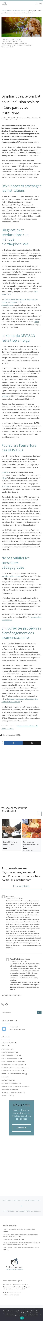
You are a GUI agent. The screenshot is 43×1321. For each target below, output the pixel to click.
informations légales (15, 1293)
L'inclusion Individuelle (10, 1058)
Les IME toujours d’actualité (10, 1240)
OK (22, 1318)
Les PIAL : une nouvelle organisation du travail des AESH (19, 1229)
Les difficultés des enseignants (14, 1068)
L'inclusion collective (19, 11)
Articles (9, 11)
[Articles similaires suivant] (39, 814)
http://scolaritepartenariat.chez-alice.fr (14, 1289)
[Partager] (13, 743)
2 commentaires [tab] (21, 886)
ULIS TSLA (5, 486)
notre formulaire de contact (20, 1285)
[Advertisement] (21, 70)
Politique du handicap (10, 1083)
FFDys (4, 478)
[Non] (41, 1315)
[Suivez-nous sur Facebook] (6, 1004)
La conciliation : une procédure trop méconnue (10, 844)
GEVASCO (5, 396)
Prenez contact (13, 1029)
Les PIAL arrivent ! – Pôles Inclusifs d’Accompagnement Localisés (21, 1247)
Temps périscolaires (9, 1089)
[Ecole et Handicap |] (5, 3)
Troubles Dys (7, 1095)
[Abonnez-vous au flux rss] (3, 1004)
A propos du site (8, 1043)
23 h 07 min (19, 898)
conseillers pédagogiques (11, 576)
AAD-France (6, 472)
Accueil (4, 11)
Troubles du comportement (12, 1092)
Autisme (4, 1046)
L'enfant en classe (8, 1052)
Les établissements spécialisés (13, 1074)
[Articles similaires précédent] (34, 814)
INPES (36, 322)
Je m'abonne (21, 1128)
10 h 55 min (23, 961)
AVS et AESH (6, 1049)
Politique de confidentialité (11, 1295)
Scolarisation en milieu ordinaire (14, 1086)
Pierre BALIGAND (9, 118)
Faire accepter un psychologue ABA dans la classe (31, 844)
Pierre (16, 1287)
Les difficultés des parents (12, 1071)
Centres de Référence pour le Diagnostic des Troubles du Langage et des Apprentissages (20, 302)
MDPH (4, 1077)
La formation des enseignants (13, 1064)
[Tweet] (32, 743)
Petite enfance (7, 1080)
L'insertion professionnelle (12, 1061)
